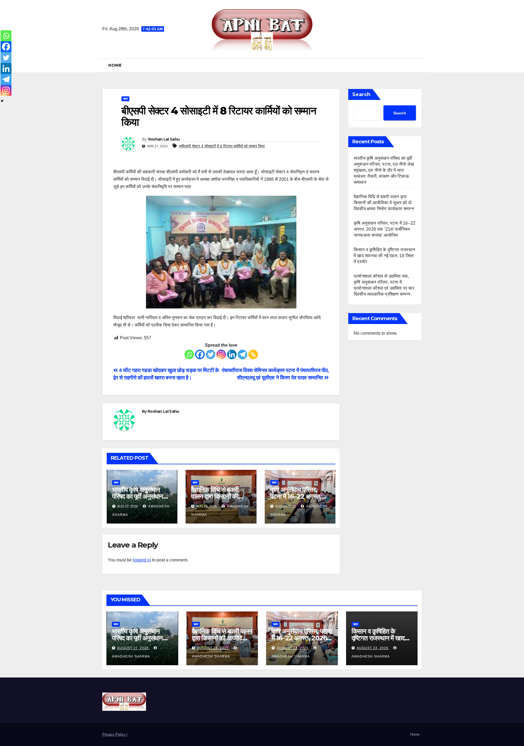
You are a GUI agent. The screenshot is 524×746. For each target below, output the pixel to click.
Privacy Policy (114, 734)
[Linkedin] (232, 354)
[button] (419, 65)
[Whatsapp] (189, 354)
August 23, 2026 (373, 648)
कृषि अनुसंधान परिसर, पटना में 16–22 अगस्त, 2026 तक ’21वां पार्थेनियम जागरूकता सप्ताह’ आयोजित (384, 229)
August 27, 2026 (133, 648)
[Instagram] (221, 354)
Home (114, 65)
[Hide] (2, 101)
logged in (142, 560)
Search (361, 94)
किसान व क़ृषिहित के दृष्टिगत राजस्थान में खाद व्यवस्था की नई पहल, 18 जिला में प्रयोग (384, 255)
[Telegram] (242, 354)
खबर (125, 98)
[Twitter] (210, 354)
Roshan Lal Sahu (164, 139)
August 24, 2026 (293, 648)
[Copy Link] (253, 354)
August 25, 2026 (213, 648)
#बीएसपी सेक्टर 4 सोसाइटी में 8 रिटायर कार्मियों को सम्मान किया (222, 146)
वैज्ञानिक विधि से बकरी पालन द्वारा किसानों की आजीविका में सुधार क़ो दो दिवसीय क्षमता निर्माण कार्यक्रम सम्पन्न (384, 202)
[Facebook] (200, 354)
